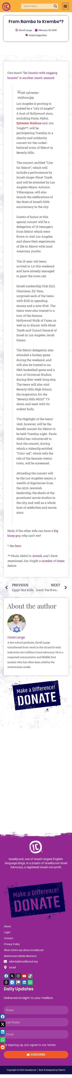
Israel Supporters (38, 35)
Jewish (37, 556)
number (46, 561)
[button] (65, 6)
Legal (7, 932)
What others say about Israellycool (23, 950)
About (7, 926)
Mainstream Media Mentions (20, 956)
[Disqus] (36, 781)
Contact (8, 938)
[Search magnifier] (55, 6)
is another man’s (30, 78)
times (60, 561)
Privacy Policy (12, 944)
